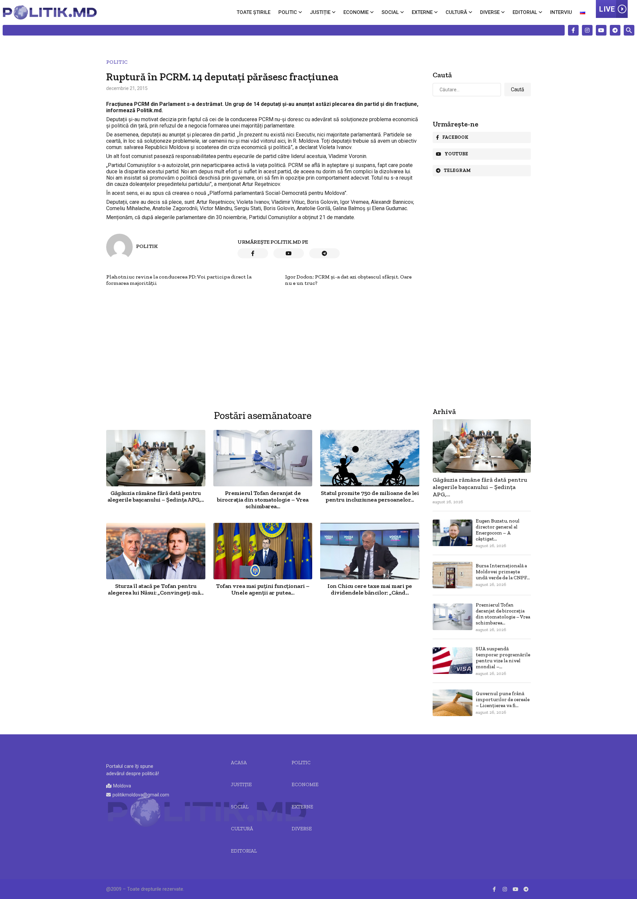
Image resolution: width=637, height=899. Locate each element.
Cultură (456, 12)
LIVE (607, 9)
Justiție (320, 12)
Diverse (490, 12)
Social (390, 12)
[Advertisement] (262, 332)
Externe (422, 12)
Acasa (239, 763)
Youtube (456, 154)
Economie (356, 12)
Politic (287, 12)
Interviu (561, 12)
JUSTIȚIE (241, 784)
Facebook (455, 137)
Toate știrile (253, 12)
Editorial (525, 12)
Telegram (457, 170)
